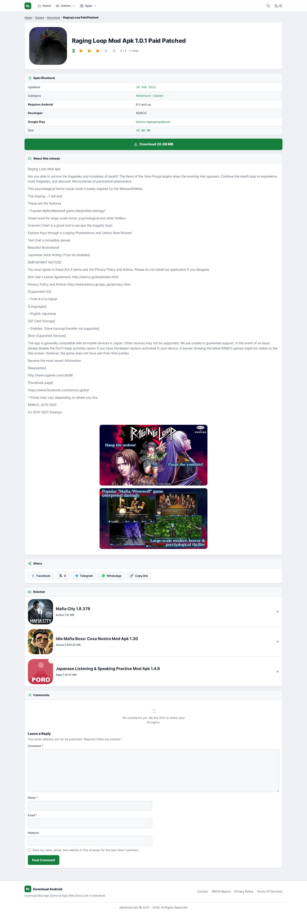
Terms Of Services (270, 891)
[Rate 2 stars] (89, 51)
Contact (202, 891)
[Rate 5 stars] (114, 51)
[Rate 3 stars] (97, 51)
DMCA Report (221, 891)
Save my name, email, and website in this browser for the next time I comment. (86, 850)
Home (46, 5)
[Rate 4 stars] (106, 51)
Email (32, 815)
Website (33, 832)
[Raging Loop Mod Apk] (153, 455)
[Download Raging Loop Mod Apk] (153, 518)
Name (33, 797)
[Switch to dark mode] (278, 6)
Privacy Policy (243, 891)
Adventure (53, 17)
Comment (35, 746)
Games (66, 5)
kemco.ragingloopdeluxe (153, 122)
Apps (88, 5)
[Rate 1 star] (81, 51)
